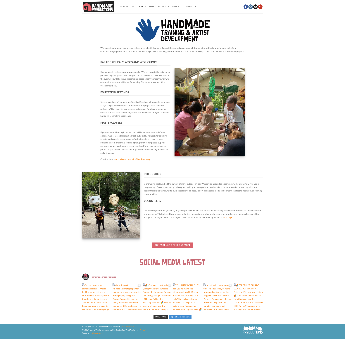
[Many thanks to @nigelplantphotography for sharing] (127, 297)
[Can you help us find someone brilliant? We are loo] (96, 297)
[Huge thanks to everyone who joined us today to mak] (217, 297)
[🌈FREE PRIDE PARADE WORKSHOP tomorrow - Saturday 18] (248, 297)
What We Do (138, 7)
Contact (189, 7)
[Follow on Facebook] (246, 6)
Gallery (152, 7)
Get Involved (174, 7)
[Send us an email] (255, 6)
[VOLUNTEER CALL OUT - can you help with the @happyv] (187, 297)
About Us (124, 7)
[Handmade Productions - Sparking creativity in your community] (98, 6)
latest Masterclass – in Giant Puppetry (132, 159)
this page (228, 217)
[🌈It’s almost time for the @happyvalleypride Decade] (157, 297)
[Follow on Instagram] (250, 6)
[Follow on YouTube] (260, 6)
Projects (162, 7)
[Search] (196, 6)
